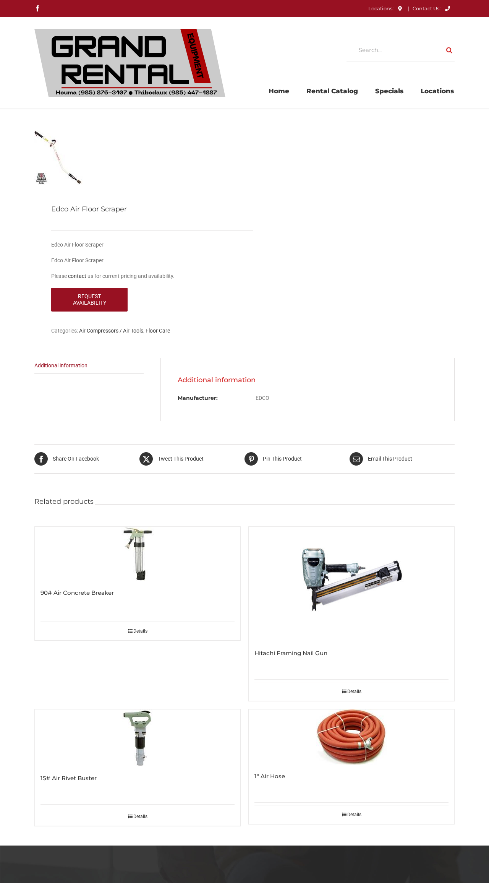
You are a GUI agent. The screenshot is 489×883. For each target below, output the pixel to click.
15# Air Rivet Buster (68, 778)
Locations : (382, 8)
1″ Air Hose (269, 776)
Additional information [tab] (60, 365)
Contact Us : (428, 8)
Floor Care (158, 331)
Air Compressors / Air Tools (111, 331)
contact (77, 276)
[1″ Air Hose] (351, 737)
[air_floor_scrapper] (135, 157)
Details (140, 631)
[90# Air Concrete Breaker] (137, 554)
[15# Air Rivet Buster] (137, 737)
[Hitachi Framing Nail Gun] (351, 584)
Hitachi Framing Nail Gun (290, 653)
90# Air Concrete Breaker (77, 592)
